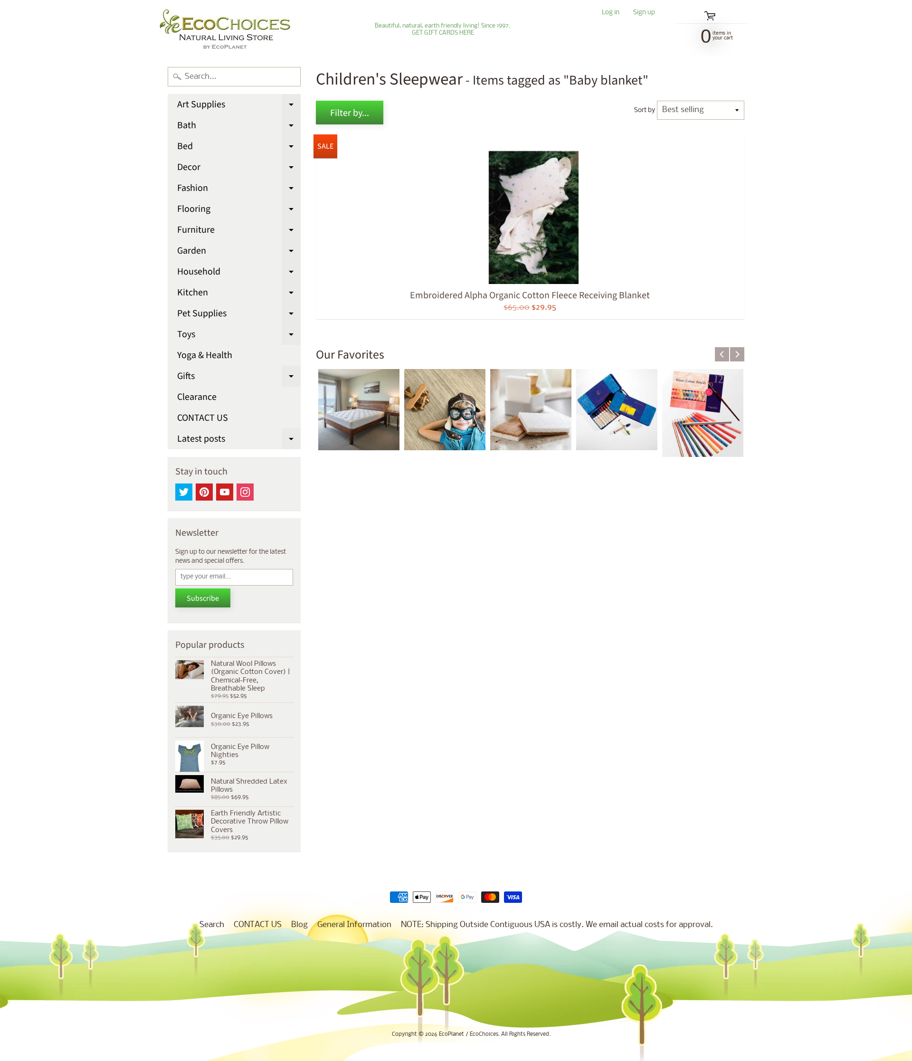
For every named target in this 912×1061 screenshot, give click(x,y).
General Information (354, 924)
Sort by (644, 110)
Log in (610, 13)
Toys (239, 336)
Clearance (197, 397)
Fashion (239, 190)
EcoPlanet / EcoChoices (468, 1034)
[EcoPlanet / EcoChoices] (225, 29)
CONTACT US (202, 418)
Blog (299, 924)
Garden (239, 252)
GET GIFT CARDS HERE (443, 33)
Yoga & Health (204, 355)
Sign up (644, 13)
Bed (239, 148)
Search (212, 924)
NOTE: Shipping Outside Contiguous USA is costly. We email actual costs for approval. (557, 924)
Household (239, 273)
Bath (239, 127)
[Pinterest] (204, 492)
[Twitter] (183, 492)
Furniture (239, 231)
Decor (239, 169)
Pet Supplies (239, 315)
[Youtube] (224, 492)
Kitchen (239, 294)
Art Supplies (239, 106)
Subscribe (203, 598)
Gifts (239, 378)
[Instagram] (245, 492)
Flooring (239, 210)
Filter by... (349, 113)
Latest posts (239, 440)
